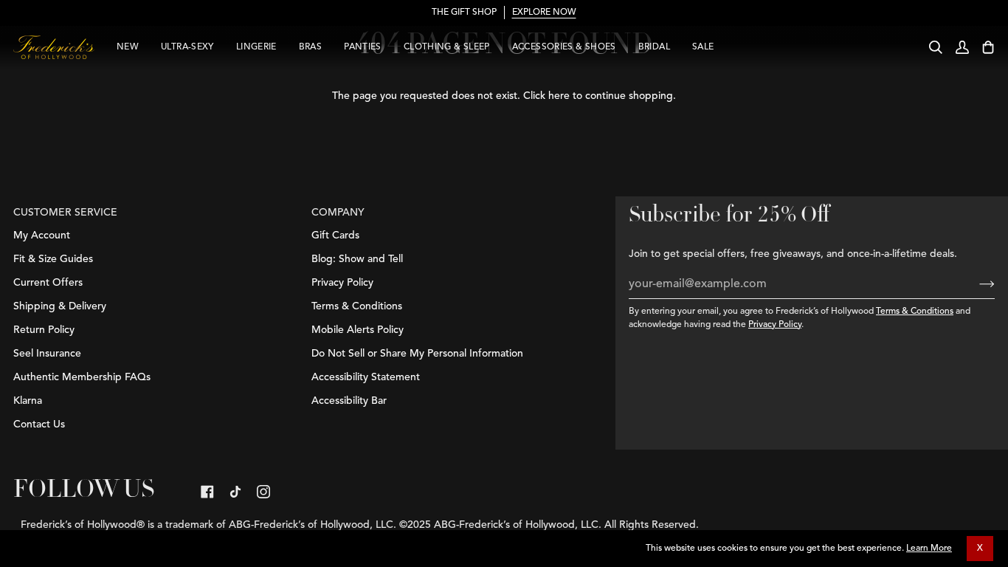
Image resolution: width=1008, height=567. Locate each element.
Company (338, 212)
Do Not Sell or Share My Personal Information (417, 353)
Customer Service (65, 212)
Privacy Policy (774, 324)
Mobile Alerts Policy (357, 330)
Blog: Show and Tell (357, 259)
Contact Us (39, 424)
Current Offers (48, 283)
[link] (207, 491)
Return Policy (44, 330)
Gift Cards (335, 235)
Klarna (27, 401)
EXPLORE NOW (544, 12)
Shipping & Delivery (59, 306)
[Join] (975, 284)
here (559, 96)
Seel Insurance (47, 353)
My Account (41, 235)
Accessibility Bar (349, 401)
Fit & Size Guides (53, 259)
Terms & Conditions (914, 311)
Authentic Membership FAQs (82, 377)
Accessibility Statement (365, 377)
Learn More (929, 548)
